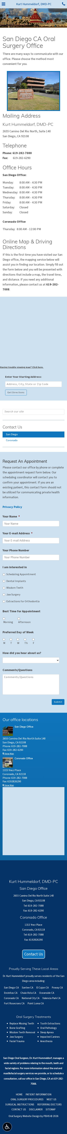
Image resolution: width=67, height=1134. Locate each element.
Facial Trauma (16, 1041)
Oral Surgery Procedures (27, 1099)
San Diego (12, 434)
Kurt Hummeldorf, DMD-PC (33, 4)
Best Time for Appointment (21, 611)
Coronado (12, 440)
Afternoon (24, 622)
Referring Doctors (49, 1104)
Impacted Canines (50, 1037)
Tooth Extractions (50, 1023)
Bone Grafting (17, 1028)
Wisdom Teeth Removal (22, 1032)
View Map (9, 753)
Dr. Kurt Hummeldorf (40, 1058)
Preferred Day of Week (18, 632)
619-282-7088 (22, 153)
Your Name (11, 516)
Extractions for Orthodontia (23, 601)
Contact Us (12, 427)
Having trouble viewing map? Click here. (21, 367)
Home (19, 1094)
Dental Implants (16, 581)
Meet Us (51, 1099)
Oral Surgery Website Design (24, 1116)
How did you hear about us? (22, 653)
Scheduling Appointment (21, 574)
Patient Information (38, 1094)
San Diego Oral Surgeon (15, 1058)
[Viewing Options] (7, 1126)
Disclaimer (36, 1109)
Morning (8, 622)
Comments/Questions (17, 670)
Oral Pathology (48, 1028)
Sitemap (50, 1109)
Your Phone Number (16, 550)
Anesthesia (46, 1041)
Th (26, 643)
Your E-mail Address (17, 533)
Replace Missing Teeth (21, 1023)
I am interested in (15, 567)
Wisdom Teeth (14, 588)
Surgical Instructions (19, 1104)
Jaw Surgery (13, 594)
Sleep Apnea (47, 1032)
